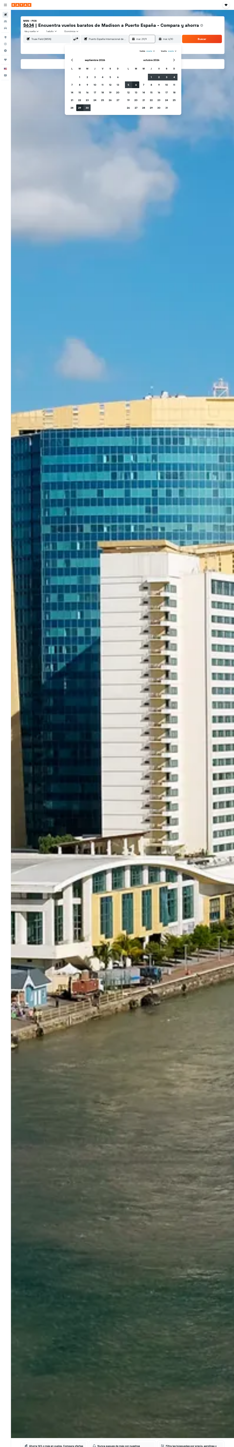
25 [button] (102, 100)
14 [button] (72, 92)
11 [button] (102, 84)
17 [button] (95, 92)
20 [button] (117, 92)
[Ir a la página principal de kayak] (21, 5)
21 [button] (72, 100)
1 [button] (79, 77)
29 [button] (79, 107)
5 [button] (110, 77)
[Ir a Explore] (5, 37)
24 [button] (94, 100)
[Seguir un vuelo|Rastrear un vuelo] (5, 44)
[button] (5, 4)
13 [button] (118, 84)
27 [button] (118, 100)
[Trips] (5, 60)
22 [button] (79, 100)
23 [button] (87, 100)
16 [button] (87, 92)
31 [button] (166, 107)
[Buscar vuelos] (5, 14)
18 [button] (102, 92)
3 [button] (95, 77)
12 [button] (110, 84)
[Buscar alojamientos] (5, 21)
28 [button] (72, 107)
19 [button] (110, 92)
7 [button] (72, 84)
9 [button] (87, 84)
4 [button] (102, 77)
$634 (28, 25)
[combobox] (31, 31)
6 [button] (118, 77)
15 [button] (79, 92)
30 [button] (87, 107)
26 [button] (110, 100)
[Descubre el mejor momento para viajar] (5, 50)
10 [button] (95, 84)
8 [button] (79, 84)
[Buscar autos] (5, 28)
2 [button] (87, 77)
